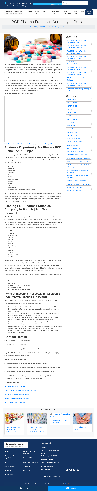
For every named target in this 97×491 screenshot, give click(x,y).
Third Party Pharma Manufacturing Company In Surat (13, 429)
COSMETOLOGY (72, 129)
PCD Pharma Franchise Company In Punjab (53, 27)
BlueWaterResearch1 (45, 144)
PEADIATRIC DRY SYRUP (75, 190)
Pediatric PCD (27, 458)
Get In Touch (89, 12)
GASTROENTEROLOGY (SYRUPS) (78, 161)
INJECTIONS (71, 122)
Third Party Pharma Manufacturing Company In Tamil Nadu (37, 429)
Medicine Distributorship (30, 462)
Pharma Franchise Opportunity (10, 457)
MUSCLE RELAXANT (74, 138)
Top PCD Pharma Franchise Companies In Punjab (20, 390)
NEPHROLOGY (72, 116)
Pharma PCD (8, 470)
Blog (82, 11)
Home (30, 11)
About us (37, 12)
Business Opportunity (67, 12)
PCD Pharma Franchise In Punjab (14, 386)
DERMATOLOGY (72, 119)
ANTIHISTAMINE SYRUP (75, 148)
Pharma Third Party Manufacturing (29, 453)
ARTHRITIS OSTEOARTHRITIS (77, 155)
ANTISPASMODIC (73, 106)
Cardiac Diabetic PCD (11, 466)
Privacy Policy (8, 474)
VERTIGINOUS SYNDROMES (76, 181)
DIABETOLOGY (72, 135)
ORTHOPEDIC (71, 99)
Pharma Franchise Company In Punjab (16, 398)
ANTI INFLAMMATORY (74, 142)
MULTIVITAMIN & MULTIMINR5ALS (78, 184)
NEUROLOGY (71, 112)
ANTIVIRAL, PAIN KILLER (75, 151)
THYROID (70, 109)
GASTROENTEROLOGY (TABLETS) (78, 158)
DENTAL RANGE (72, 145)
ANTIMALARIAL (72, 132)
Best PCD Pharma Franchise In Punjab (16, 394)
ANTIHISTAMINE (72, 102)
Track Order (76, 12)
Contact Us (26, 470)
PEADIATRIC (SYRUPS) (74, 187)
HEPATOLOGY (71, 125)
